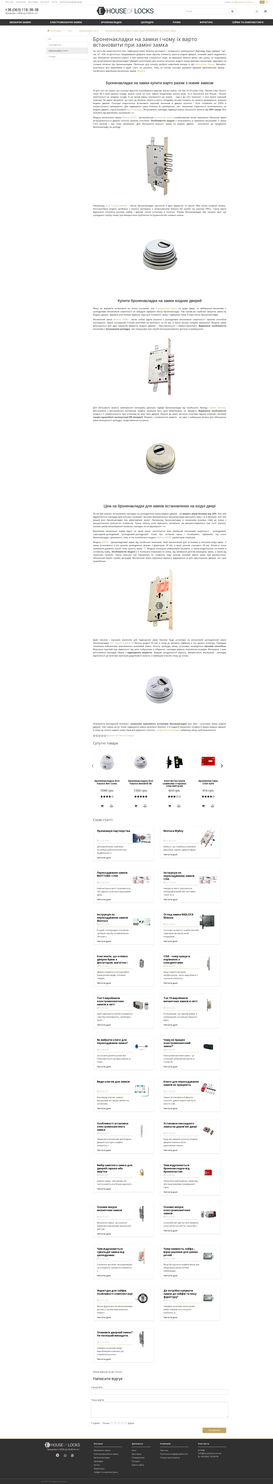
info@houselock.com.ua (209, 1453)
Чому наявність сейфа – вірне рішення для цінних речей (181, 1252)
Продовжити (214, 1430)
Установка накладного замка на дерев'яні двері (180, 1125)
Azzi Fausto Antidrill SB (122, 643)
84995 (105, 542)
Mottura (141, 71)
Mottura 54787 (129, 117)
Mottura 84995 (164, 537)
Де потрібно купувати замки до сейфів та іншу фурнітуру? (180, 1294)
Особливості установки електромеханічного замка (112, 1126)
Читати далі (104, 857)
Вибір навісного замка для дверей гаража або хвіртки (114, 1168)
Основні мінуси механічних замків (109, 1208)
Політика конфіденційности (174, 1453)
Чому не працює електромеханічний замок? (177, 1043)
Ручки (176, 22)
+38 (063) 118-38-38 (22, 9)
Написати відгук (126, 735)
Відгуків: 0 (111, 735)
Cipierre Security (217, 407)
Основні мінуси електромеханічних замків (177, 1210)
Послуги (136, 1461)
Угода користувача (170, 1457)
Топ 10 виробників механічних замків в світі (180, 999)
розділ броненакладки (168, 730)
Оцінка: (96, 1423)
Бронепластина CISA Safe (208, 782)
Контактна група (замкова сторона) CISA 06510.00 (174, 783)
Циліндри (147, 22)
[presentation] (92, 766)
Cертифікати (55, 44)
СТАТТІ (54, 2)
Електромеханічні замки (66, 22)
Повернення (138, 1457)
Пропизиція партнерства (113, 831)
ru (267, 2)
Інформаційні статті (58, 50)
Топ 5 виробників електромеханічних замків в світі (110, 1001)
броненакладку (134, 109)
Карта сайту (138, 1464)
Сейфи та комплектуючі (247, 22)
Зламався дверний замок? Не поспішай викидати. (115, 1334)
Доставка (136, 1453)
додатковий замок (168, 308)
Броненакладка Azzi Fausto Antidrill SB (140, 782)
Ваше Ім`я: (98, 1387)
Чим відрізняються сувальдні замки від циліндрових (110, 1252)
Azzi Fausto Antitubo (116, 205)
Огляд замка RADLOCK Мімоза (178, 916)
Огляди (52, 56)
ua (262, 2)
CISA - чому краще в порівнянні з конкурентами (177, 959)
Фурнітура (206, 22)
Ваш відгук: (98, 1400)
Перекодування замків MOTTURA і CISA (112, 874)
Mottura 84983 (121, 319)
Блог (134, 1450)
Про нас (164, 1450)
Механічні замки (20, 22)
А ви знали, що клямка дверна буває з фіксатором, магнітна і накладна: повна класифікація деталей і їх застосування (114, 959)
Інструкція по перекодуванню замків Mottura (112, 918)
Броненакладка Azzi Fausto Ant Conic (107, 782)
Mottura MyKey (173, 831)
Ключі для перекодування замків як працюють (181, 1083)
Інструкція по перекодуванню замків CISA (179, 876)
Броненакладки (111, 22)
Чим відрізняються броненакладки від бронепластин (177, 1168)
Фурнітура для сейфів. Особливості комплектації (115, 1292)
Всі (50, 39)
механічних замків (204, 64)
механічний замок (163, 117)
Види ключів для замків (113, 1081)
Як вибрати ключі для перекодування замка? (112, 1041)
